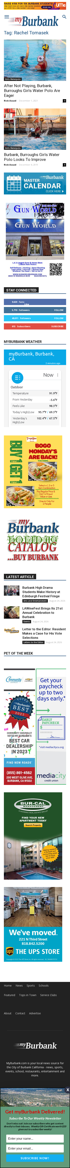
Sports (31, 985)
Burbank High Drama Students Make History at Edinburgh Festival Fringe (41, 592)
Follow (58, 310)
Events (27, 621)
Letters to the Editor (33, 642)
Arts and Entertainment (35, 600)
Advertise (35, 1013)
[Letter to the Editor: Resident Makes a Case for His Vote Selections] (11, 630)
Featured (9, 995)
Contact (20, 1013)
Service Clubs (48, 995)
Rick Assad (10, 100)
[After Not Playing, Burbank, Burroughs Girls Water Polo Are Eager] (35, 60)
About (7, 1013)
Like (26, 304)
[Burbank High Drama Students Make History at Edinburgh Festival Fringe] (11, 590)
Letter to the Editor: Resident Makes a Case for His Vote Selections (44, 633)
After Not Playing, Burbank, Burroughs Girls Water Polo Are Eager (32, 90)
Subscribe (57, 326)
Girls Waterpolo (13, 79)
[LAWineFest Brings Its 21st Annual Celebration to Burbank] (11, 612)
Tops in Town (27, 995)
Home (8, 985)
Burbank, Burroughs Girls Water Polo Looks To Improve (32, 157)
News (19, 985)
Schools (44, 985)
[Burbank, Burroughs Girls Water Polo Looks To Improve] (35, 129)
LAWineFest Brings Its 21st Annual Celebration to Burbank (42, 612)
